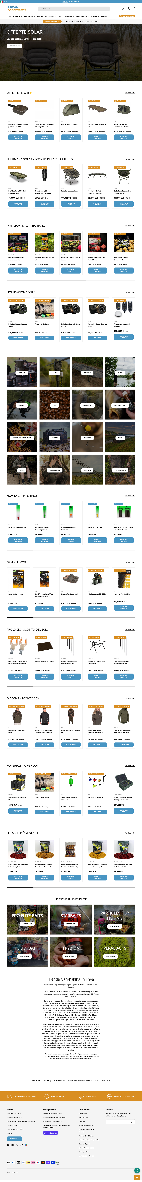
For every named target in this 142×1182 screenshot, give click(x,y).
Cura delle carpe (120, 405)
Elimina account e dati (86, 1156)
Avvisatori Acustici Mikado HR (17, 798)
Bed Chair (87, 373)
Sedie (22, 470)
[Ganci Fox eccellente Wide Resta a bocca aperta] (44, 579)
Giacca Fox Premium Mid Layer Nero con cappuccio (44, 731)
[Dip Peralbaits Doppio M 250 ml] (44, 242)
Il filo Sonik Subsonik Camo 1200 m (70, 325)
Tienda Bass (83, 1113)
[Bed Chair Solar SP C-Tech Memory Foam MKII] (18, 176)
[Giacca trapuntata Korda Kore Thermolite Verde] (124, 715)
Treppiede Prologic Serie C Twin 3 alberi (97, 662)
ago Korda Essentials (95, 527)
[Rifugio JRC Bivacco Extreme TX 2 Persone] (124, 109)
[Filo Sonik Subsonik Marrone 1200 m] (97, 309)
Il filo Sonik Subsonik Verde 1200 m (17, 325)
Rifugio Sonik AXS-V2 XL (69, 124)
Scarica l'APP (83, 1117)
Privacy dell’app (84, 1152)
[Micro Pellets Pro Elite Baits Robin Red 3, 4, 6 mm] (18, 849)
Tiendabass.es (14, 1138)
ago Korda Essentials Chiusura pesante (42, 529)
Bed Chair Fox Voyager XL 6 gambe (97, 125)
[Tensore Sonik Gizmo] (44, 309)
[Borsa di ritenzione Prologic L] (44, 646)
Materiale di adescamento (22, 438)
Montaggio (87, 438)
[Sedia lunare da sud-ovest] (71, 176)
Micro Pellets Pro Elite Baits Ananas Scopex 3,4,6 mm (97, 866)
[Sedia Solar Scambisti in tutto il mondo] (124, 176)
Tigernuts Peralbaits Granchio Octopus (121, 259)
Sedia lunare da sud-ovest (70, 191)
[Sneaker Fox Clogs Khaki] (71, 579)
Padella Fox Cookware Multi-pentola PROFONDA (18, 125)
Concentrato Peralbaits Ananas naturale (16, 259)
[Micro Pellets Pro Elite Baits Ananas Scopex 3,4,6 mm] (97, 849)
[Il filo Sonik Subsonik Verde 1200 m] (18, 309)
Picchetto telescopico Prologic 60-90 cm (121, 662)
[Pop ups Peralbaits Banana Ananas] (71, 242)
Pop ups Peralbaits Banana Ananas (70, 259)
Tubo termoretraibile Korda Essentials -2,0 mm (123, 529)
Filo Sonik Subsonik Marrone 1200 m (97, 325)
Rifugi (120, 438)
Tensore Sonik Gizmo (42, 324)
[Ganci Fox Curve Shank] (18, 579)
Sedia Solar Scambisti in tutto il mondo (122, 192)
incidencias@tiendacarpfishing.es (23, 1121)
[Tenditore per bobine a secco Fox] (71, 782)
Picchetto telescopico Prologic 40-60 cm (69, 662)
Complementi (87, 405)
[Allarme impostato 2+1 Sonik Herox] (124, 309)
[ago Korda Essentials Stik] (18, 512)
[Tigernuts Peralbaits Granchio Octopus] (124, 242)
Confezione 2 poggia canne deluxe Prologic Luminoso (17, 662)
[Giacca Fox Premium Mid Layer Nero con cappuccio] (44, 715)
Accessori (21, 373)
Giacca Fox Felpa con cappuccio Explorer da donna (95, 732)
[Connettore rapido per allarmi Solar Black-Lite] (44, 176)
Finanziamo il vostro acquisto (89, 1140)
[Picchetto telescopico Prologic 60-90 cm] (124, 646)
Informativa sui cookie (86, 1148)
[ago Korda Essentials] (97, 512)
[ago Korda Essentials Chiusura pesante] (44, 512)
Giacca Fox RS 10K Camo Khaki (16, 731)
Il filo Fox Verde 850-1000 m (97, 594)
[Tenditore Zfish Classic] (97, 782)
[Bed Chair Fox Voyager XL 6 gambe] (97, 109)
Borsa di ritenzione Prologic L (44, 662)
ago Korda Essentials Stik (17, 527)
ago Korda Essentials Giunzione (68, 529)
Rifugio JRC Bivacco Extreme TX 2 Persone (121, 125)
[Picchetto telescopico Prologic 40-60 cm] (71, 646)
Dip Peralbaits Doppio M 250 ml (44, 259)
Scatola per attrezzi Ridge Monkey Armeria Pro (123, 798)
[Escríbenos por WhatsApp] (137, 1170)
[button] (134, 8)
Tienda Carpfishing (15, 1172)
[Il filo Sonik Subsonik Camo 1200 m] (71, 309)
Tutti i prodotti (120, 470)
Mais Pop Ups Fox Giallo (122, 594)
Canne (120, 373)
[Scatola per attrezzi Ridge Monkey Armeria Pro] (124, 782)
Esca (54, 405)
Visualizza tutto (130, 93)
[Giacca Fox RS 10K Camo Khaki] (18, 715)
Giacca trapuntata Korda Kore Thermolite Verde (122, 731)
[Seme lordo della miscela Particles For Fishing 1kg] (71, 849)
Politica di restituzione (86, 1136)
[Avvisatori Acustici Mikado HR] (18, 782)
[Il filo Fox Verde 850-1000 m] (97, 579)
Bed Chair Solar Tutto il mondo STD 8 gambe (95, 192)
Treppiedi (87, 470)
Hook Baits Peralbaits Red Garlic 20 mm (96, 259)
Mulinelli (22, 405)
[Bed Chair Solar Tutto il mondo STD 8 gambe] (97, 176)
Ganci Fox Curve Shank (16, 594)
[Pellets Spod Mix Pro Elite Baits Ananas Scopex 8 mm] (44, 849)
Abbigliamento (54, 470)
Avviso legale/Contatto (86, 1125)
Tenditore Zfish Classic (96, 797)
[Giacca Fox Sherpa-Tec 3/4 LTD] (71, 715)
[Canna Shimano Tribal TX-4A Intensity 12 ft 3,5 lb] (44, 109)
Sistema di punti (84, 1144)
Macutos (55, 438)
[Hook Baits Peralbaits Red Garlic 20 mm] (97, 242)
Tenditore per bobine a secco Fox (69, 798)
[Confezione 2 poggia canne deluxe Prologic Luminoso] (18, 646)
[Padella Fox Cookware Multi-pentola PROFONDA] (18, 109)
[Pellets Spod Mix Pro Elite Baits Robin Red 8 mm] (124, 849)
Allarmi (54, 373)
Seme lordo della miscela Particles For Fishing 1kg (69, 866)
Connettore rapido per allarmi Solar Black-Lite (43, 192)
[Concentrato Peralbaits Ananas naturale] (18, 242)
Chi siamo (82, 1121)
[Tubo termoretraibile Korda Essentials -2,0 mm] (124, 512)
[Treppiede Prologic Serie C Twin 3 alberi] (97, 646)
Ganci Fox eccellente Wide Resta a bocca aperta (44, 595)
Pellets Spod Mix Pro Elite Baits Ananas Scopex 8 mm (44, 866)
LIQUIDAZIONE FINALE (52, 21)
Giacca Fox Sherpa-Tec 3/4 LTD (70, 731)
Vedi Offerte (106, 1080)
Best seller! (27, 924)
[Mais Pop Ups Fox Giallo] (124, 579)
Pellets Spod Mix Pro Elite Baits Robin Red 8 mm (123, 866)
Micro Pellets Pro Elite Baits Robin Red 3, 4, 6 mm (18, 866)
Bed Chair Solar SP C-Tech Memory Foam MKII (17, 192)
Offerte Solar (14, 46)
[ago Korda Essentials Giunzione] (71, 512)
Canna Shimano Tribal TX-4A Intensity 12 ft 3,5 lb (44, 125)
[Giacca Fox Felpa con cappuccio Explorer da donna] (97, 715)
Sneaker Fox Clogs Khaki (69, 594)
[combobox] (74, 9)
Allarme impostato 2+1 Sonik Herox (122, 325)
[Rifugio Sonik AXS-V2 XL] (71, 109)
